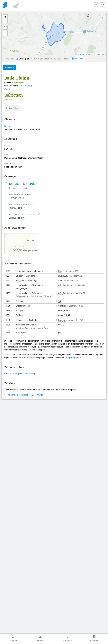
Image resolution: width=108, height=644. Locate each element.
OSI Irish (10, 59)
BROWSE (79, 58)
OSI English (24, 59)
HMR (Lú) (62, 276)
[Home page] (5, 5)
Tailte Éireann (101, 54)
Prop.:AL (62, 320)
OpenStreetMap (61, 59)
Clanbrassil (63, 306)
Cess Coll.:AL (64, 315)
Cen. (60, 271)
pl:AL (60, 332)
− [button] (5, 21)
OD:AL (61, 324)
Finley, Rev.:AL (64, 310)
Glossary (67, 640)
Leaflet (80, 54)
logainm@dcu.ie (74, 358)
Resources (95, 640)
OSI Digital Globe (41, 59)
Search (13, 640)
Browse (40, 640)
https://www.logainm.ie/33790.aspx (20, 373)
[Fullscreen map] (5, 27)
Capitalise (13, 108)
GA (95, 4)
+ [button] (5, 16)
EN (102, 4)
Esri (94, 54)
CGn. (60, 285)
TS (59, 301)
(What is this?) (25, 86)
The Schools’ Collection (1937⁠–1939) (23, 395)
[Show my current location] (5, 33)
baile (7, 126)
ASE (60, 280)
